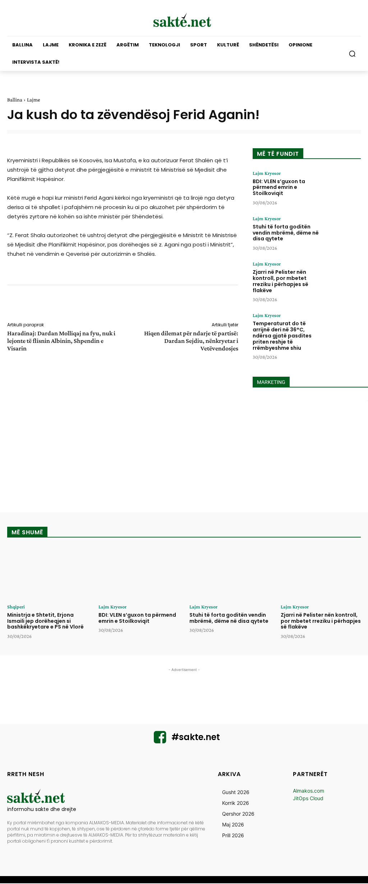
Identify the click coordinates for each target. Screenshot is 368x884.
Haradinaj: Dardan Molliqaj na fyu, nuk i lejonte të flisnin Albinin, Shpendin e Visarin (61, 341)
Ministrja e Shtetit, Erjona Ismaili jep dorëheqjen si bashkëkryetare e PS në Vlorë (45, 621)
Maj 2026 (233, 824)
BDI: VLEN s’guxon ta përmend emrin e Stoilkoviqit (279, 187)
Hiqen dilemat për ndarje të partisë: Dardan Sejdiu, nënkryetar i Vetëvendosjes (191, 341)
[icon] (159, 740)
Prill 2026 (233, 835)
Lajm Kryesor (267, 173)
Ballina (14, 100)
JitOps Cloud (308, 798)
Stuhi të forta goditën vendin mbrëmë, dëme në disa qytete (286, 232)
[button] (352, 53)
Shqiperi (16, 606)
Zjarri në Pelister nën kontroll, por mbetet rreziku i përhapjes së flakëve (280, 281)
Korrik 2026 (235, 803)
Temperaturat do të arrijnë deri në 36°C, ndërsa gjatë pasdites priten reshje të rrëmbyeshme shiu (282, 335)
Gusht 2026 (235, 792)
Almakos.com (308, 791)
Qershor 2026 (238, 814)
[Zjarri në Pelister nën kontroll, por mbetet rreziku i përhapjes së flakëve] (342, 277)
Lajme (33, 100)
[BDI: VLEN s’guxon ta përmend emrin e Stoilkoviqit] (342, 187)
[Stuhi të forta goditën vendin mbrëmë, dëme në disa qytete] (342, 232)
